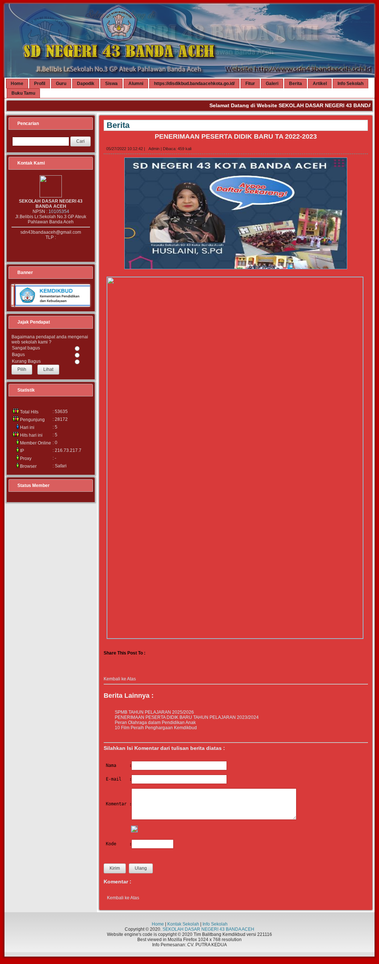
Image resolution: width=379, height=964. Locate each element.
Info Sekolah (215, 924)
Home (158, 924)
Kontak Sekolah (183, 924)
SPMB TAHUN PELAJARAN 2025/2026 (154, 712)
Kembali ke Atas (120, 678)
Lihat (48, 369)
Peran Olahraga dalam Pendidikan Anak (155, 722)
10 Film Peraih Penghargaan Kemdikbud (156, 727)
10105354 (58, 211)
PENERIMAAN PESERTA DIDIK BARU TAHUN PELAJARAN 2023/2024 (187, 717)
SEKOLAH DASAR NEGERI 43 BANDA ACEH (208, 929)
